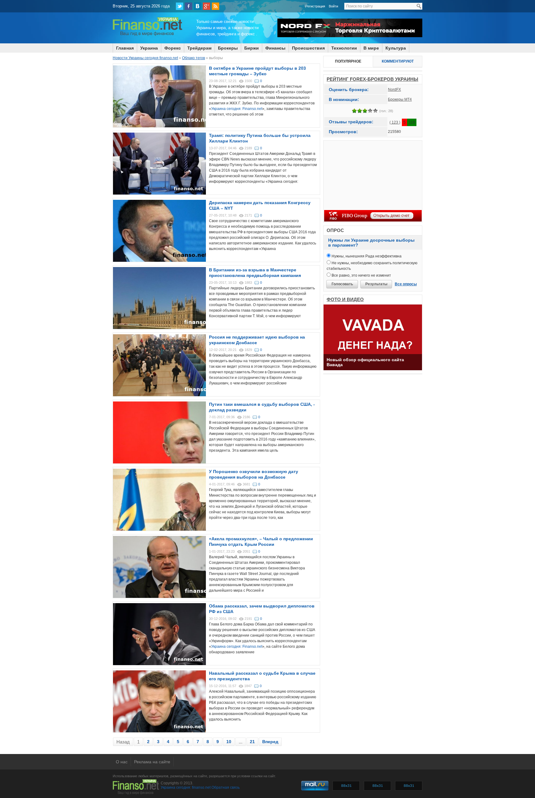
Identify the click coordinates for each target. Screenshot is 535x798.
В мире (371, 48)
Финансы (275, 48)
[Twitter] (179, 6)
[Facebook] (188, 6)
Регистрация (315, 6)
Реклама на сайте (152, 761)
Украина (149, 48)
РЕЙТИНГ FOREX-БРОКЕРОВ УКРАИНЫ (372, 79)
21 (252, 741)
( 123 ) (394, 122)
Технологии (344, 48)
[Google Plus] (206, 6)
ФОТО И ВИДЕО (345, 299)
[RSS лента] (215, 6)
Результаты (376, 284)
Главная (125, 48)
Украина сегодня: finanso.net (186, 787)
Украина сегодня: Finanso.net (236, 109)
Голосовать (342, 284)
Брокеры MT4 (400, 99)
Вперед (270, 741)
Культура (395, 48)
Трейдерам (199, 48)
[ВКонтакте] (197, 6)
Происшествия (308, 48)
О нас (122, 761)
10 (228, 741)
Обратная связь (225, 787)
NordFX (394, 89)
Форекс (172, 48)
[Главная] (147, 35)
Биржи (251, 48)
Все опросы (406, 284)
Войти (333, 6)
